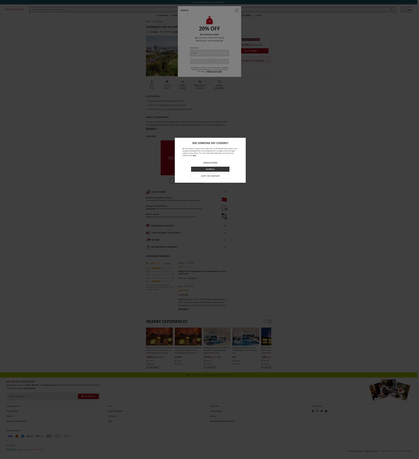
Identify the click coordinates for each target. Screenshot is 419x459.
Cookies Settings (210, 163)
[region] (210, 160)
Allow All (210, 169)
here (194, 155)
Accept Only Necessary (210, 176)
